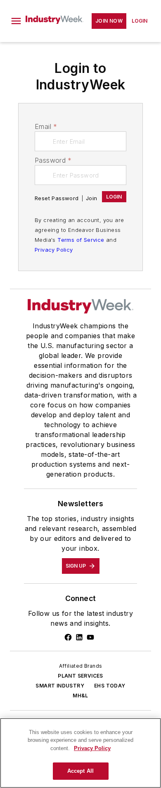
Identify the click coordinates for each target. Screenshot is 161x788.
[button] (16, 21)
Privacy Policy (54, 249)
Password (53, 160)
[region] (80, 753)
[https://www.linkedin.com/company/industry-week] (79, 637)
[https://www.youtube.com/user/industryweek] (90, 637)
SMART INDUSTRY (60, 686)
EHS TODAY (109, 686)
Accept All (80, 771)
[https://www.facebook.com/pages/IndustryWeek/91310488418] (68, 637)
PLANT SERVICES (80, 676)
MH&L (80, 695)
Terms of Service (80, 239)
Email (46, 126)
